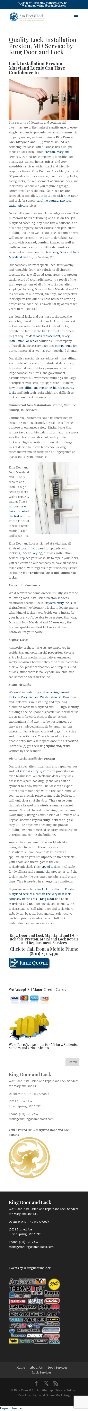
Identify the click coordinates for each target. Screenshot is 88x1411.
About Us (36, 1367)
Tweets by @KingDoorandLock (30, 1268)
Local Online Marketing (53, 1395)
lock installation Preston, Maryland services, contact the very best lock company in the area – (42, 894)
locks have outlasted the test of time (19, 511)
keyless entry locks (58, 603)
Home (21, 1367)
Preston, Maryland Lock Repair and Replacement (49, 941)
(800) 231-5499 (44, 953)
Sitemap (47, 1390)
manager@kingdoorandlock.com (31, 1119)
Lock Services (41, 1372)
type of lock (48, 867)
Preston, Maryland (57, 152)
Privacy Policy (65, 1390)
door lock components (57, 346)
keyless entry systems (35, 771)
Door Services (57, 1367)
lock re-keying (32, 553)
